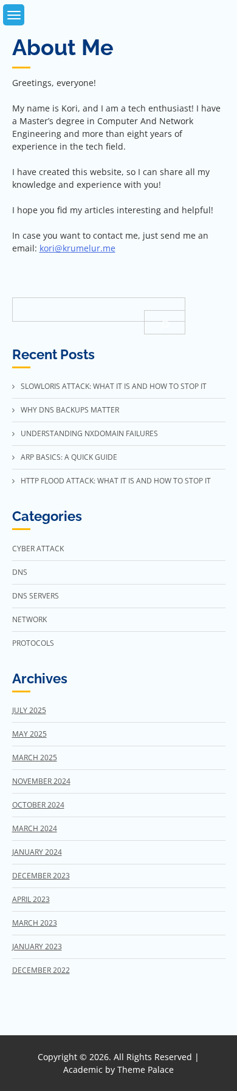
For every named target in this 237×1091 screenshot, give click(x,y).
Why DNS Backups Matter (70, 410)
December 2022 (41, 970)
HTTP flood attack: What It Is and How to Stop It (116, 481)
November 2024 (41, 781)
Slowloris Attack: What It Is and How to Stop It (114, 386)
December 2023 (41, 875)
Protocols (33, 643)
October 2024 (38, 805)
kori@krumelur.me (77, 248)
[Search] (164, 322)
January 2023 (37, 946)
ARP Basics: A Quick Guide (69, 457)
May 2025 (29, 734)
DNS (19, 572)
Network (29, 619)
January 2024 (37, 852)
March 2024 (34, 828)
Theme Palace (145, 1069)
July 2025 (29, 710)
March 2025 (34, 757)
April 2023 (31, 899)
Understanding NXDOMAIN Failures (89, 433)
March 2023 (34, 923)
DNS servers (35, 596)
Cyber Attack (38, 548)
